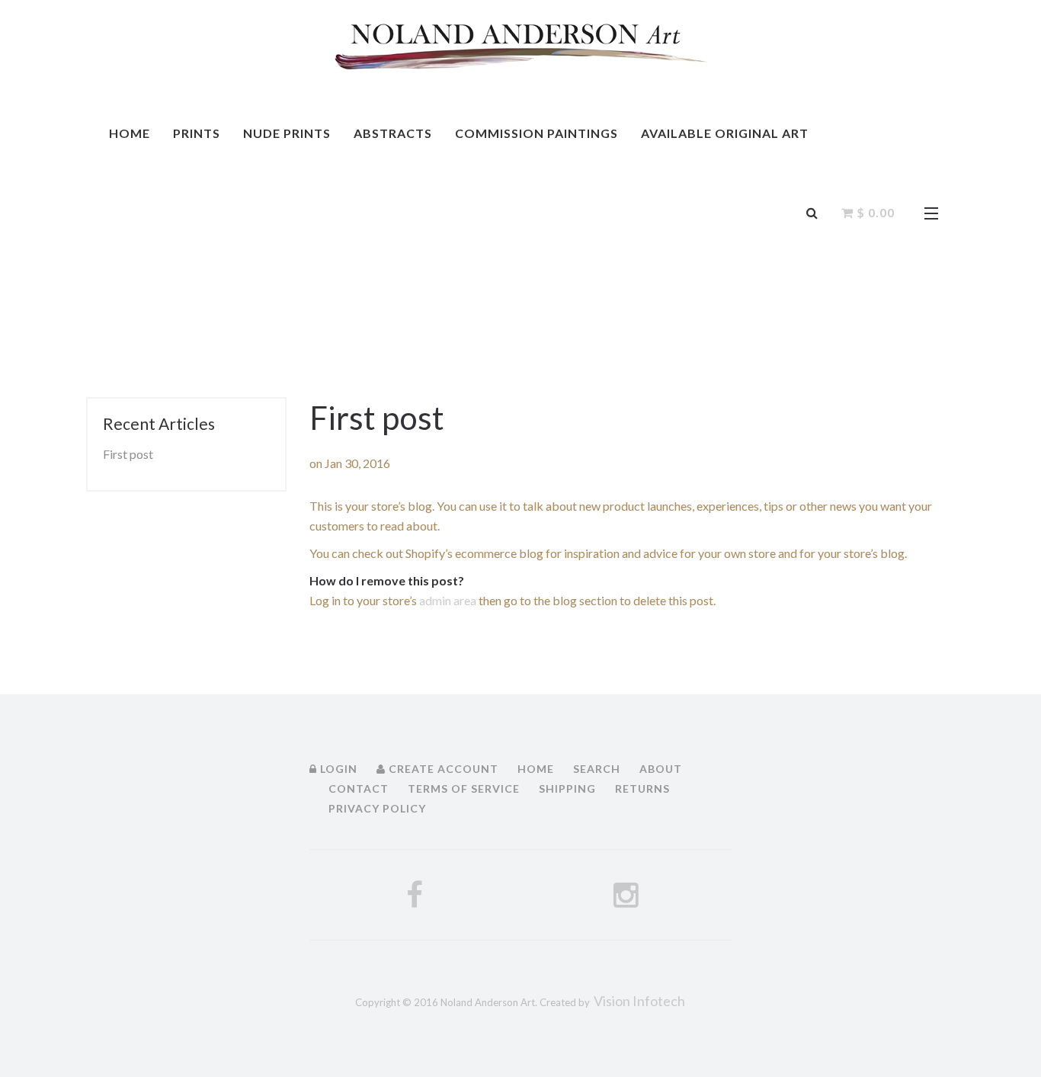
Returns (642, 788)
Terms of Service (464, 788)
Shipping (567, 788)
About (660, 768)
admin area (447, 600)
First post (128, 454)
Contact (358, 788)
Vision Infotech (639, 1000)
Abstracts (393, 133)
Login (337, 768)
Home (129, 133)
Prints (196, 133)
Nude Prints (287, 133)
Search (596, 768)
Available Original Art (725, 133)
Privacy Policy (377, 808)
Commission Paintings (536, 133)
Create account (442, 768)
